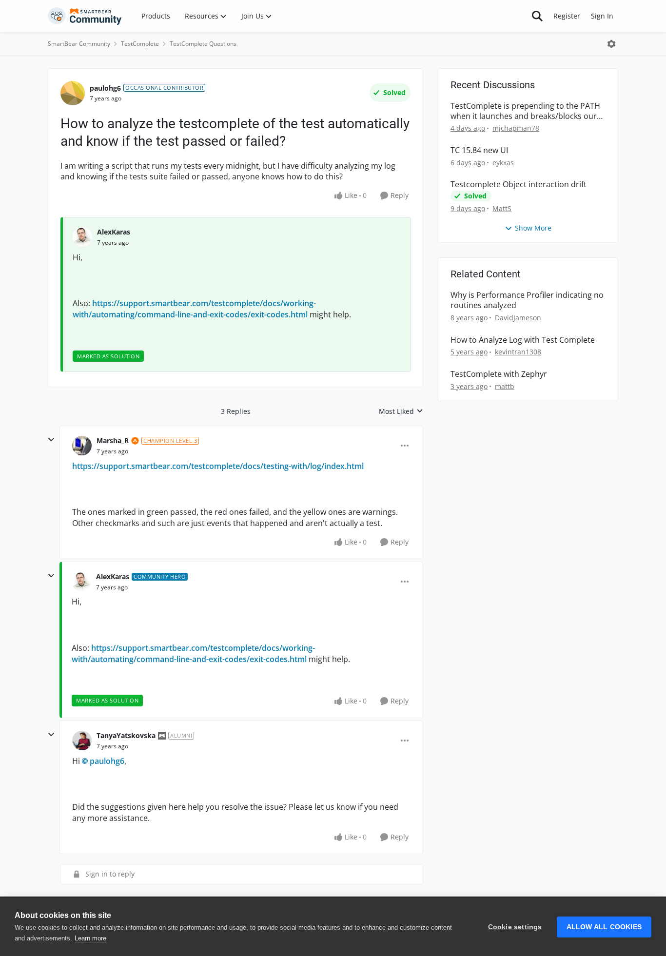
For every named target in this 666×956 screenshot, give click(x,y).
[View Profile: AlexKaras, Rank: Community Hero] (81, 581)
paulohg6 (105, 88)
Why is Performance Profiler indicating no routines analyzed (527, 300)
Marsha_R (113, 440)
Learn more (90, 938)
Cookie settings (515, 927)
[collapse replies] (51, 440)
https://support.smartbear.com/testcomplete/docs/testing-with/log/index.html (218, 466)
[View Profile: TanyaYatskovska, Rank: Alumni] (82, 740)
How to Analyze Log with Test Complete (523, 340)
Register (566, 15)
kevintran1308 (518, 351)
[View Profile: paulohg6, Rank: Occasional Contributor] (72, 93)
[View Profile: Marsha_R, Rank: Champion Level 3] (82, 445)
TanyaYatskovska (126, 735)
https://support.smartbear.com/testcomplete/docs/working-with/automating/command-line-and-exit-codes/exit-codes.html (194, 308)
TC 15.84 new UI (479, 150)
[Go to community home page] (85, 16)
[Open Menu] (611, 44)
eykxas (503, 162)
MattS (501, 208)
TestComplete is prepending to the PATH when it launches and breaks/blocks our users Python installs (525, 111)
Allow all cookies (604, 927)
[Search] (537, 16)
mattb (504, 386)
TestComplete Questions (203, 43)
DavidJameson (518, 317)
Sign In (602, 15)
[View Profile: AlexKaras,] (82, 237)
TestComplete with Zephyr (499, 374)
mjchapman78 (515, 128)
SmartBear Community (79, 43)
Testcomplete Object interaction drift (519, 184)
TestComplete (140, 43)
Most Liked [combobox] (401, 411)
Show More (533, 228)
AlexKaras (113, 231)
